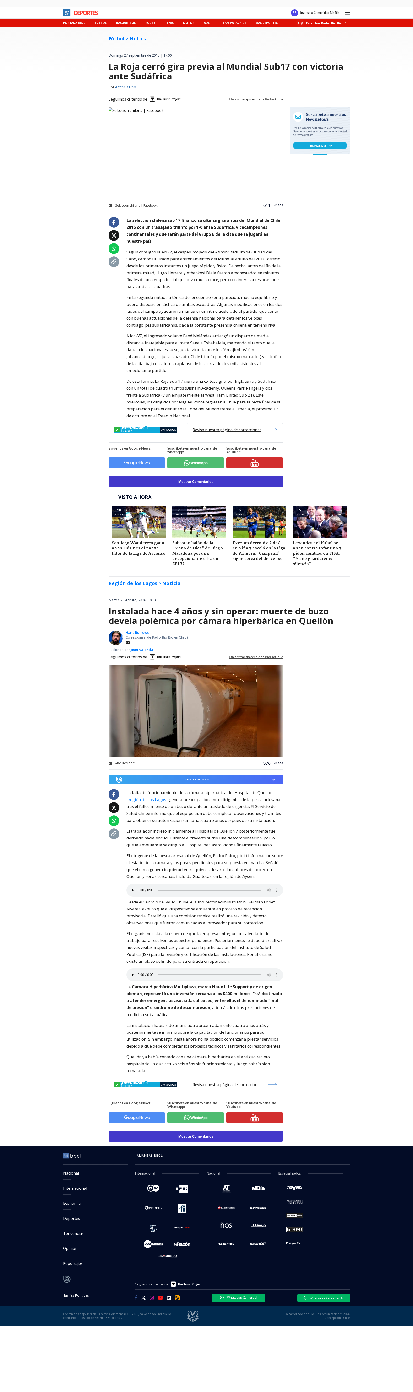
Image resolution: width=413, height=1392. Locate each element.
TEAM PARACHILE (233, 23)
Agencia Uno (125, 87)
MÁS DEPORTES (266, 23)
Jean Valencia (142, 649)
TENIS (169, 23)
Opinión (70, 1248)
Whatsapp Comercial (241, 1297)
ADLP (208, 23)
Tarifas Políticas (76, 1295)
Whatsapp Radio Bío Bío (326, 1298)
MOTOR (188, 23)
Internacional (75, 1188)
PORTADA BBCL (74, 23)
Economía (72, 1203)
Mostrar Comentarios (195, 481)
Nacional (71, 1173)
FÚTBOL (101, 23)
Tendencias (73, 1233)
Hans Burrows (137, 632)
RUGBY (150, 23)
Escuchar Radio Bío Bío (324, 23)
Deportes (71, 1218)
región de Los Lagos (147, 799)
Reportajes (73, 1263)
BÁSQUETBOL (126, 23)
